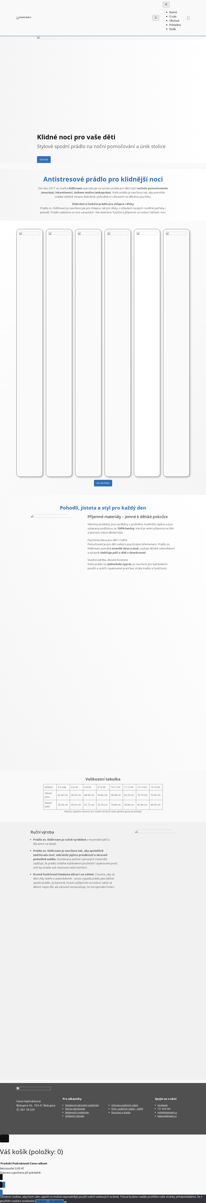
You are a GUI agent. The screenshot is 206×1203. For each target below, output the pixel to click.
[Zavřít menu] (166, 4)
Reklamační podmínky (77, 1112)
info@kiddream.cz (167, 1112)
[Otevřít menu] (156, 18)
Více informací (56, 1201)
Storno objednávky (75, 1108)
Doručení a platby (121, 1112)
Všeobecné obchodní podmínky (82, 1105)
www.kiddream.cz (167, 1116)
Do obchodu (103, 482)
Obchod (44, 159)
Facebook (163, 1105)
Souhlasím (42, 1201)
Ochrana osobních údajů (124, 1105)
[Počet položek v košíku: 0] (188, 18)
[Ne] (65, 1201)
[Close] (4, 1139)
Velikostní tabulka (74, 1116)
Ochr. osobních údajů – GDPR (127, 1108)
